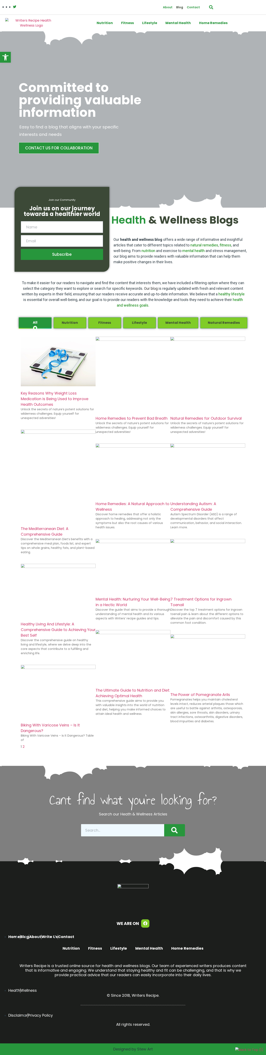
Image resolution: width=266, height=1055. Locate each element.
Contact (193, 7)
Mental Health (178, 23)
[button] (5, 57)
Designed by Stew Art (133, 1049)
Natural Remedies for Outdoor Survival (206, 418)
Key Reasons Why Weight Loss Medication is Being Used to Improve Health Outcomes (54, 399)
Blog (179, 7)
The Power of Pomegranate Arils (200, 694)
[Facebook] (145, 923)
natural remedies (204, 245)
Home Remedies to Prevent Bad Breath (131, 418)
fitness (225, 245)
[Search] (174, 830)
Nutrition (105, 23)
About (167, 7)
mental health (193, 251)
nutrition (148, 251)
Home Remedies (213, 23)
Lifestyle (149, 23)
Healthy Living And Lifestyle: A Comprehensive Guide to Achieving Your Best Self (58, 629)
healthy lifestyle (231, 294)
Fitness (127, 23)
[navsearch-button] (211, 7)
